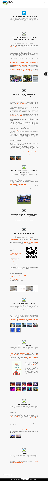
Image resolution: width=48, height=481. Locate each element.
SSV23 (32, 43)
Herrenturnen (24, 19)
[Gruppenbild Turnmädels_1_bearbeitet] (13, 436)
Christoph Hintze (32, 20)
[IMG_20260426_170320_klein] (35, 389)
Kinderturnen (30, 19)
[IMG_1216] (24, 13)
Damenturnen (32, 18)
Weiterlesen (12, 25)
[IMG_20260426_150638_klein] (13, 384)
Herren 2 (21, 19)
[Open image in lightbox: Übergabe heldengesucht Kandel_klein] (31, 81)
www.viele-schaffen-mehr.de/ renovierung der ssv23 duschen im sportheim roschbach (16, 253)
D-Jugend (29, 18)
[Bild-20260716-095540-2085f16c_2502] (13, 157)
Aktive (19, 18)
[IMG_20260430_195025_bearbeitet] (35, 325)
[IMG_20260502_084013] (13, 330)
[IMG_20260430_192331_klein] (29, 325)
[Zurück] (12, 79)
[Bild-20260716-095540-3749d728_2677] (18, 157)
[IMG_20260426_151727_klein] (35, 384)
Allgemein (21, 18)
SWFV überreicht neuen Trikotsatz (24, 303)
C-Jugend (27, 18)
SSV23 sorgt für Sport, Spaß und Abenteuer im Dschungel (24, 95)
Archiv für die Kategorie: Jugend (7, 6)
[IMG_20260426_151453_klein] (24, 384)
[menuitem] (14, 3)
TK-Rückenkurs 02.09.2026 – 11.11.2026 (24, 16)
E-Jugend (36, 18)
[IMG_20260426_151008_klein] (18, 384)
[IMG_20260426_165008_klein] (24, 389)
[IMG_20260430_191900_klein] (18, 325)
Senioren (36, 19)
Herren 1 (18, 19)
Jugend (27, 19)
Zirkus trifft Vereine (24, 346)
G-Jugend (15, 19)
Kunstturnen (33, 19)
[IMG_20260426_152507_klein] (13, 389)
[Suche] (45, 3)
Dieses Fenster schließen (25, 479)
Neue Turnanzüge (24, 405)
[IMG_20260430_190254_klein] (13, 325)
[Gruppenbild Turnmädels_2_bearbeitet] (18, 436)
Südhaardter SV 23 (23, 20)
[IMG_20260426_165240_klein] (29, 389)
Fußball (13, 19)
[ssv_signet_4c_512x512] (24, 167)
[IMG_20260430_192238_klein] (24, 325)
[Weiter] (35, 79)
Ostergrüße (24, 453)
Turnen (27, 20)
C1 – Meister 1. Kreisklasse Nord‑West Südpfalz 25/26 (24, 172)
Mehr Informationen (33, 479)
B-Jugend (24, 18)
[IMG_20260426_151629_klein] (29, 384)
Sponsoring (19, 20)
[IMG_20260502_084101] (18, 330)
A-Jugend (16, 18)
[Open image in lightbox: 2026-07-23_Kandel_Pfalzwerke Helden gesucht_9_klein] (21, 81)
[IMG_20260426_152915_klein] (18, 389)
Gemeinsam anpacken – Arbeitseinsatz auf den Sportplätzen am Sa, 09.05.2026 (24, 215)
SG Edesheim (15, 20)
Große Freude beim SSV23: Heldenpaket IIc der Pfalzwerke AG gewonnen (24, 38)
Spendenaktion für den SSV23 (24, 233)
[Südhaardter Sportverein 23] (8, 3)
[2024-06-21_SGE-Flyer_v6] (24, 34)
